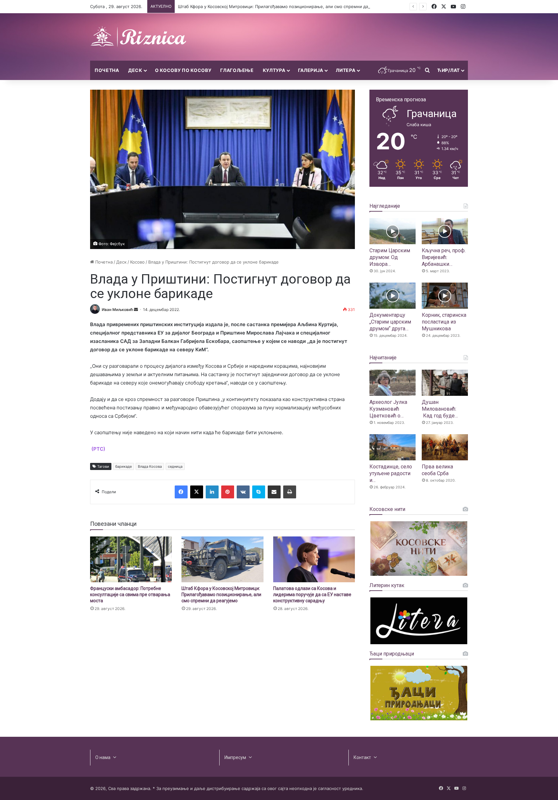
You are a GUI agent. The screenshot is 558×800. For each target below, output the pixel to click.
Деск (135, 70)
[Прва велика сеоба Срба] (445, 447)
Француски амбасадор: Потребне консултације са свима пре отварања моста (130, 594)
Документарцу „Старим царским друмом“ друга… (390, 322)
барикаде (123, 466)
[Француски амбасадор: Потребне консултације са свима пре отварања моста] (131, 559)
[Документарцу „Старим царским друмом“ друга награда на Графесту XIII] (392, 296)
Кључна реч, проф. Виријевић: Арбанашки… (444, 257)
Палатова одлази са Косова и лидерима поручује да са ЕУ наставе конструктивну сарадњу (312, 594)
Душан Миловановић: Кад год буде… (440, 409)
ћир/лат (448, 70)
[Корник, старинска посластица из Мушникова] (445, 296)
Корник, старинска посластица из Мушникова (444, 322)
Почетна (107, 70)
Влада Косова (150, 466)
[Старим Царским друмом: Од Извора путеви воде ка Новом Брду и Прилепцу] (392, 231)
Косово (137, 262)
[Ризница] (138, 37)
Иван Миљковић (117, 309)
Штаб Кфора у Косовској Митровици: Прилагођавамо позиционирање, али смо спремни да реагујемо (284, 6)
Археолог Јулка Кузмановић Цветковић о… (388, 409)
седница (175, 466)
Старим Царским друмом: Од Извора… (389, 257)
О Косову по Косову (183, 70)
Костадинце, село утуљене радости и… (390, 473)
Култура (274, 70)
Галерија (311, 70)
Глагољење (236, 70)
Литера (345, 70)
